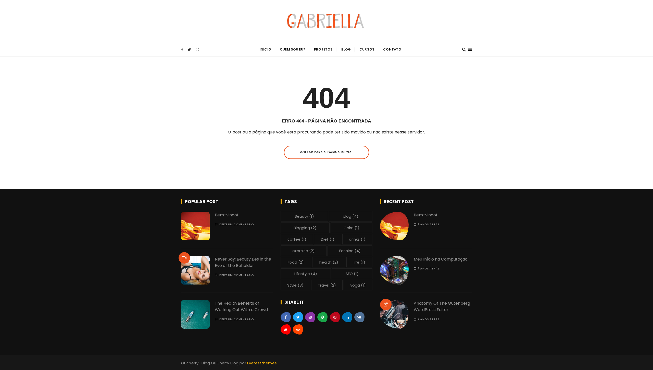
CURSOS (366, 49)
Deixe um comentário (236, 224)
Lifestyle (305, 273)
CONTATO (392, 49)
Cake (351, 227)
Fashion (350, 250)
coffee (296, 239)
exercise (303, 250)
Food (296, 262)
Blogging (305, 227)
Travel (327, 285)
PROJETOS (323, 49)
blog (350, 216)
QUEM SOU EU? (292, 49)
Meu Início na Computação (441, 259)
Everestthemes (262, 363)
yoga (358, 285)
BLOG (346, 49)
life (359, 262)
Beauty (304, 216)
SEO (352, 273)
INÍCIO (265, 49)
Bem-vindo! (226, 215)
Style (295, 285)
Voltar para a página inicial (326, 152)
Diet (327, 239)
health (328, 262)
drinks (357, 239)
